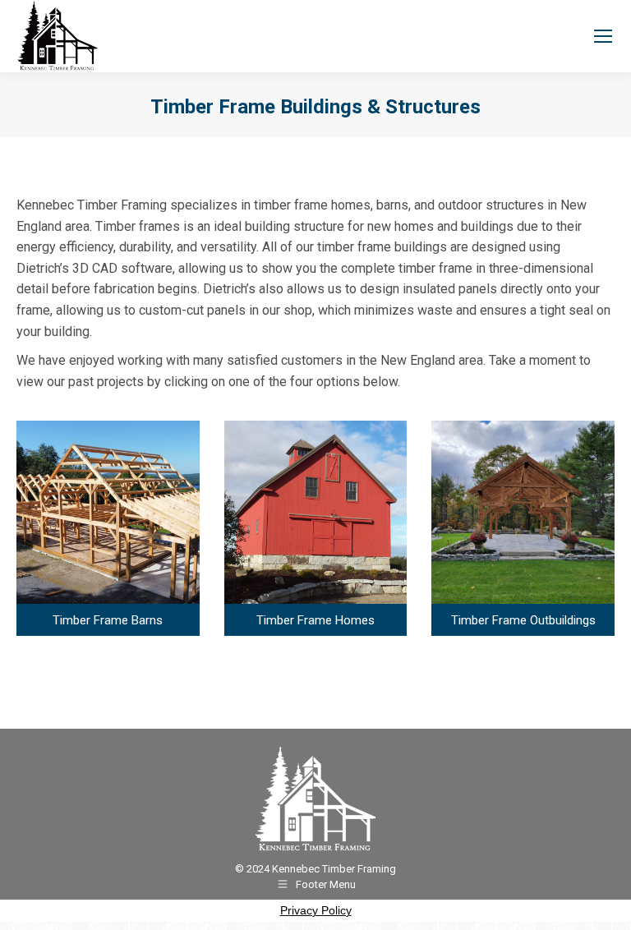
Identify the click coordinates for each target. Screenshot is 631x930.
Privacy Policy (316, 910)
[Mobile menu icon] (603, 36)
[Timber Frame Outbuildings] (523, 528)
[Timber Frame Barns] (108, 528)
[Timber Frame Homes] (316, 528)
